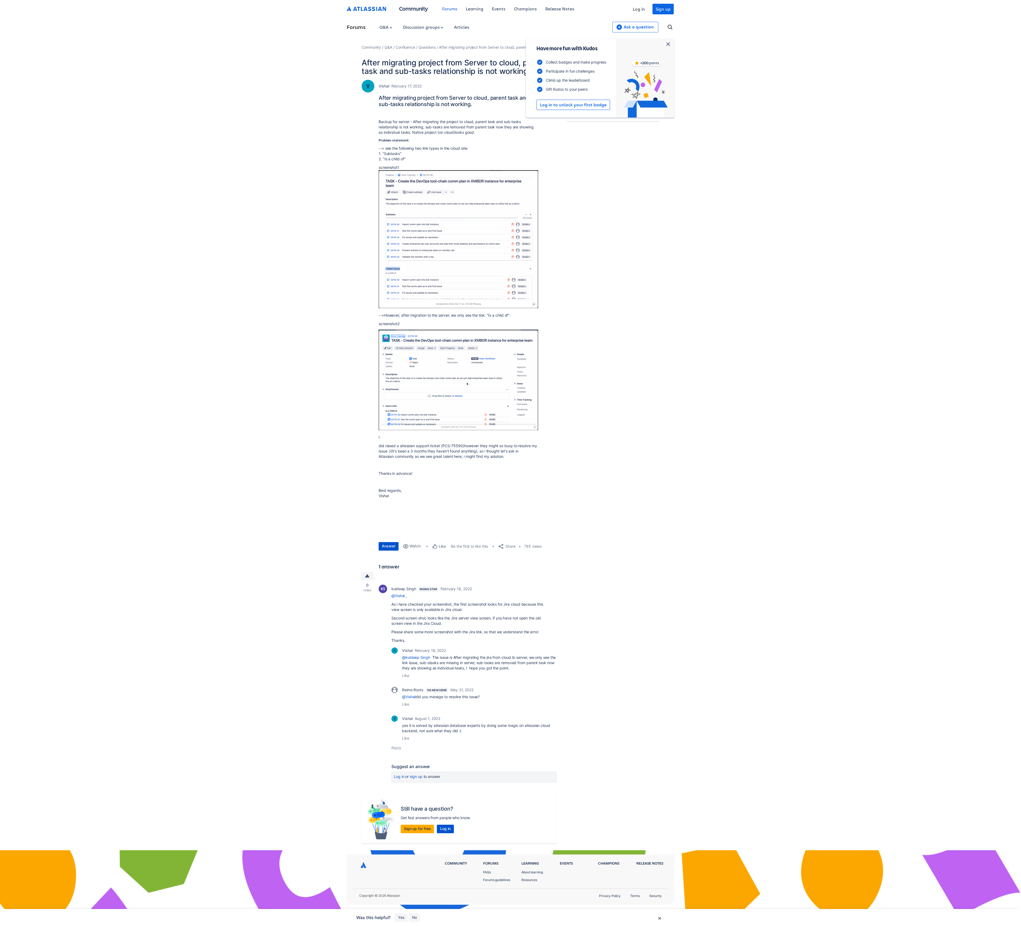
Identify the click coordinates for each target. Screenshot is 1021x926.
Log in (639, 9)
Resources (529, 880)
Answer (388, 546)
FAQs (487, 872)
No (414, 917)
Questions (427, 47)
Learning (474, 8)
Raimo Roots (413, 690)
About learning (532, 872)
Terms (635, 896)
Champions (525, 8)
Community (413, 8)
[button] (458, 239)
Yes (401, 917)
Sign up (663, 9)
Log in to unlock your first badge (573, 105)
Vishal (384, 86)
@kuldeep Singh (416, 657)
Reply (396, 747)
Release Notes (559, 8)
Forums (449, 8)
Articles (461, 27)
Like (405, 675)
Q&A (384, 27)
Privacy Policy (610, 896)
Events (498, 8)
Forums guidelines (496, 880)
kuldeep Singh (403, 588)
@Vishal (398, 595)
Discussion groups (422, 27)
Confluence (405, 47)
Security (655, 896)
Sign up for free (417, 828)
